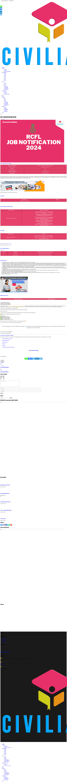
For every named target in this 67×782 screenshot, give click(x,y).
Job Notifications (4, 72)
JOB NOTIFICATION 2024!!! (6, 163)
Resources (3, 106)
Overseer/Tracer (6, 88)
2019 (5, 80)
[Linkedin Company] (6, 664)
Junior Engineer (6, 87)
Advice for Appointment (7, 71)
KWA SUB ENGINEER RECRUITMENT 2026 (4, 563)
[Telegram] (33, 359)
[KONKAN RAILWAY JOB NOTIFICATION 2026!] (33, 516)
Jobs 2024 (3, 119)
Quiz (2, 95)
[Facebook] (30, 359)
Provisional (5, 91)
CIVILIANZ (2, 335)
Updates (3, 67)
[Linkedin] (37, 359)
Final (4, 93)
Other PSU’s (5, 89)
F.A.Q (3, 96)
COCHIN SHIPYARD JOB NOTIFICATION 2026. (5, 571)
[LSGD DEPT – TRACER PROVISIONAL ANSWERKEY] (33, 611)
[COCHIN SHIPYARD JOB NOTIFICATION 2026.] (33, 567)
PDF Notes (5, 110)
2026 (5, 73)
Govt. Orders (6, 111)
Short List (5, 70)
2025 (5, 74)
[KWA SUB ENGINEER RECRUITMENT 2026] (33, 559)
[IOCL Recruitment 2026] (33, 654)
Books (5, 107)
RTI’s (3, 112)
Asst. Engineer (6, 86)
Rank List (5, 69)
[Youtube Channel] (11, 664)
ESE (4, 82)
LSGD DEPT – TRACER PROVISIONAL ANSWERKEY (5, 649)
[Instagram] (4, 664)
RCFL (1, 163)
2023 (5, 76)
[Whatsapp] (26, 359)
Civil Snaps (5, 108)
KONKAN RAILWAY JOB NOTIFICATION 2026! (5, 554)
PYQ (2, 81)
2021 (5, 78)
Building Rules (6, 109)
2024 (5, 75)
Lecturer (5, 85)
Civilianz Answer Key (6, 94)
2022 (5, 77)
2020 (5, 79)
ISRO (5, 84)
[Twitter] (40, 359)
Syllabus (3, 97)
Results (3, 68)
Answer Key (3, 90)
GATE (5, 83)
